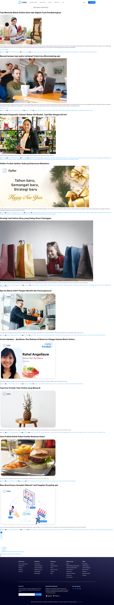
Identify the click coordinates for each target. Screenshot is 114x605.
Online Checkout (38, 567)
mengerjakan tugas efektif (71, 110)
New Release (24, 157)
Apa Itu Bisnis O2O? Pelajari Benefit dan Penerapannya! (26, 291)
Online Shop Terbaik (78, 285)
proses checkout (40, 214)
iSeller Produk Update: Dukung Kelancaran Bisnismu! (24, 164)
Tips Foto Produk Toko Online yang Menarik (20, 388)
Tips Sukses (47, 159)
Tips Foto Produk (92, 432)
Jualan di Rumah (78, 529)
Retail (46, 214)
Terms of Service (86, 567)
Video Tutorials (53, 569)
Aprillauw (36, 383)
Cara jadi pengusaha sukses (74, 157)
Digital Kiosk (21, 565)
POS (92, 110)
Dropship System (46, 529)
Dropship (39, 529)
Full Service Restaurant (71, 567)
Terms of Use (80, 601)
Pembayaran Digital (68, 383)
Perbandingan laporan (16, 214)
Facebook (4, 548)
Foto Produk (41, 432)
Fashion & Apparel (70, 573)
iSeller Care (47, 432)
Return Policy (85, 569)
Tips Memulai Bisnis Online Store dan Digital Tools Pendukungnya (30, 13)
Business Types (33, 2)
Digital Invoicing (38, 569)
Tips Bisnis (81, 51)
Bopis (45, 335)
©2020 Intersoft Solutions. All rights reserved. (13, 551)
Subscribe (38, 594)
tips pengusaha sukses (38, 159)
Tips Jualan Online (101, 432)
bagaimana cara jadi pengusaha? (35, 157)
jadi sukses (87, 157)
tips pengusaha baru (27, 159)
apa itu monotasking (38, 110)
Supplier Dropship (108, 529)
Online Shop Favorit (67, 285)
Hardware (21, 569)
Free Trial (92, 2)
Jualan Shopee (93, 212)
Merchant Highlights (28, 383)
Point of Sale (33, 214)
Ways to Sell (42, 2)
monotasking (81, 110)
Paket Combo (54, 481)
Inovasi (63, 212)
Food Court (69, 571)
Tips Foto (85, 432)
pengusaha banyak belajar (103, 157)
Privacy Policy (85, 565)
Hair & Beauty (69, 577)
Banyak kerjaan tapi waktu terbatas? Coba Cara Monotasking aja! (30, 56)
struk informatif (51, 214)
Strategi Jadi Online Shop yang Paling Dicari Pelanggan (25, 218)
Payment (21, 567)
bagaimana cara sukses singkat (51, 157)
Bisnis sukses (33, 51)
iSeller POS (61, 110)
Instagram (4, 547)
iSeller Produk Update (84, 212)
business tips (40, 51)
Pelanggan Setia (93, 285)
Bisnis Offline (33, 335)
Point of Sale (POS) (23, 563)
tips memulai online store (91, 51)
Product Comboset (62, 481)
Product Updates (72, 481)
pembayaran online (78, 383)
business (43, 212)
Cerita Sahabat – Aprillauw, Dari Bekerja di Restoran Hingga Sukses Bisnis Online (37, 339)
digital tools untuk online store (51, 51)
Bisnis (45, 110)
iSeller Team (4, 51)
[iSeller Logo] (23, 2)
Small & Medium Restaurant (72, 565)
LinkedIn (4, 550)
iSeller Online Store (73, 212)
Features (21, 571)
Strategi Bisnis (75, 51)
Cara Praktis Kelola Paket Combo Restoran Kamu (22, 437)
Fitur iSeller (48, 212)
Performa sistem (25, 214)
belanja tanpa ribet (36, 212)
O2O (72, 335)
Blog (63, 2)
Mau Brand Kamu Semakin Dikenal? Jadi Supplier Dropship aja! (29, 485)
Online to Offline (92, 335)
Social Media (37, 571)
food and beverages (56, 212)
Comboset (32, 481)
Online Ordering (77, 335)
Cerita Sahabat (42, 383)
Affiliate (84, 575)
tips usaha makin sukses (72, 159)
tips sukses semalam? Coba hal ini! (58, 159)
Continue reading (8, 49)
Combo (28, 481)
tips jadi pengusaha (17, 159)
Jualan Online (85, 529)
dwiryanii (3, 212)
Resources (56, 2)
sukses (5, 159)
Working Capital (86, 573)
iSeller (56, 110)
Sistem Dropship (100, 529)
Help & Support (54, 565)
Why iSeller (85, 563)
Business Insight (51, 110)
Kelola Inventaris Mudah (102, 212)
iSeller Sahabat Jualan (65, 432)
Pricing (50, 2)
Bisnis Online (40, 335)
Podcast (52, 571)
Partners (84, 571)
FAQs (51, 567)
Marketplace (37, 573)
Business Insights (25, 51)
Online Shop (62, 51)
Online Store (68, 51)
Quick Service (69, 569)
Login (84, 2)
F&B (47, 383)
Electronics (69, 575)
